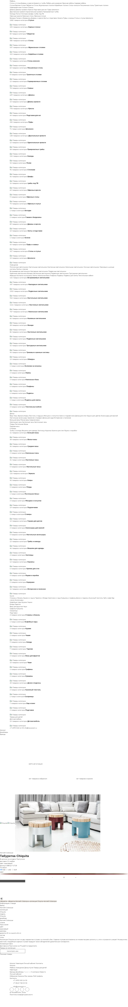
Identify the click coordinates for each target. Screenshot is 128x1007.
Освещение (14, 265)
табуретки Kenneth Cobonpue (18, 901)
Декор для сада (47, 418)
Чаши (25, 606)
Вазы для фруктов (16, 606)
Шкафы (31, 14)
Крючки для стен (58, 430)
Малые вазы (24, 420)
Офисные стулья (40, 16)
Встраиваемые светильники (20, 271)
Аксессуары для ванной (109, 416)
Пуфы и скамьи (68, 18)
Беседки (13, 18)
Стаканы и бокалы (16, 598)
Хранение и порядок (35, 418)
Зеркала (21, 416)
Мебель (12, 1)
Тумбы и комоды (16, 430)
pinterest (27, 989)
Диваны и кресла (27, 3)
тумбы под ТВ (39, 14)
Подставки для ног (40, 10)
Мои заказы (28, 976)
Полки (18, 14)
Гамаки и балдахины (23, 18)
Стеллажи (24, 14)
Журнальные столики (46, 5)
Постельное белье (21, 424)
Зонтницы (41, 430)
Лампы (34, 275)
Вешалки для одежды (29, 430)
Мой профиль (38, 976)
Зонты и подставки (50, 18)
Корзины (48, 430)
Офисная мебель (68, 3)
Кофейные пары (15, 602)
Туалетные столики (101, 5)
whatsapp (17, 989)
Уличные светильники (91, 267)
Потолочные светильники (19, 267)
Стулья (12, 5)
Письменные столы (87, 5)
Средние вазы (35, 420)
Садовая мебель (80, 3)
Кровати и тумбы (40, 3)
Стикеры (13, 428)
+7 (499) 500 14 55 (17, 728)
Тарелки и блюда (41, 598)
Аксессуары (19, 600)
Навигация (19, 963)
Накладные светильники (39, 271)
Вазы (11, 416)
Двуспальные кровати (18, 12)
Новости (43, 972)
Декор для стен (80, 416)
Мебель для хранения (54, 3)
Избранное (14, 976)
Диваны (12, 10)
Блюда (12, 604)
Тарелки (18, 604)
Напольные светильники (74, 267)
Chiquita (3, 912)
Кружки (24, 602)
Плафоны (53, 275)
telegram (12, 989)
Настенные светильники (56, 267)
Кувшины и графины (68, 598)
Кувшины (19, 609)
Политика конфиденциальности (21, 995)
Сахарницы (14, 611)
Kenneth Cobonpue (6, 853)
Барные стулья (20, 5)
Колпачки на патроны (24, 275)
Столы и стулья (15, 3)
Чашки (29, 602)
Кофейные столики (61, 5)
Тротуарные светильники (78, 273)
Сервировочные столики (19, 7)
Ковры (26, 416)
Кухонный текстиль (96, 598)
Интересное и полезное (62, 418)
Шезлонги (55, 10)
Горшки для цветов (94, 416)
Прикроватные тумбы (51, 12)
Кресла (30, 10)
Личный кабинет (30, 963)
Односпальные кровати (34, 12)
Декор (12, 413)
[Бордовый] (64, 874)
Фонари (30, 273)
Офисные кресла (16, 16)
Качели (60, 18)
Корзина (21, 976)
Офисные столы (28, 16)
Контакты (39, 963)
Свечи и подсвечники (67, 416)
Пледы (12, 424)
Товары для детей (16, 717)
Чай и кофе (107, 598)
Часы (15, 416)
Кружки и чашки (29, 598)
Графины (13, 609)
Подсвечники (14, 426)
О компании (35, 972)
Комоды (12, 14)
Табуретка (8, 856)
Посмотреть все (12, 951)
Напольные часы (16, 422)
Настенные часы (28, 422)
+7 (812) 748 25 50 (20, 983)
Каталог (3, 730)
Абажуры (13, 275)
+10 (14, 22)
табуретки (3, 901)
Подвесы (60, 275)
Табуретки (29, 5)
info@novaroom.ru (30, 728)
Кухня (12, 596)
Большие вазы (15, 420)
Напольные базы (44, 275)
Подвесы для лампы (71, 275)
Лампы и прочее (22, 269)
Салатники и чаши (54, 598)
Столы (36, 5)
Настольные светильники (38, 267)
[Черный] (64, 873)
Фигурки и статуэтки (51, 416)
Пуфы (49, 10)
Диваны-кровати (22, 10)
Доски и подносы (82, 598)
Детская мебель (15, 719)
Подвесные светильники (57, 271)
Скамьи (30, 7)
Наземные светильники (18, 273)
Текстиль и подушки (36, 416)
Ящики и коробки (70, 430)
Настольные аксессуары (18, 418)
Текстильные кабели (85, 275)
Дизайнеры (4, 732)
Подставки (13, 613)
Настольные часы (40, 422)
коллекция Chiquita (36, 901)
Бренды (2, 734)
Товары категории (19, 25)
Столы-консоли (74, 5)
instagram (22, 989)
